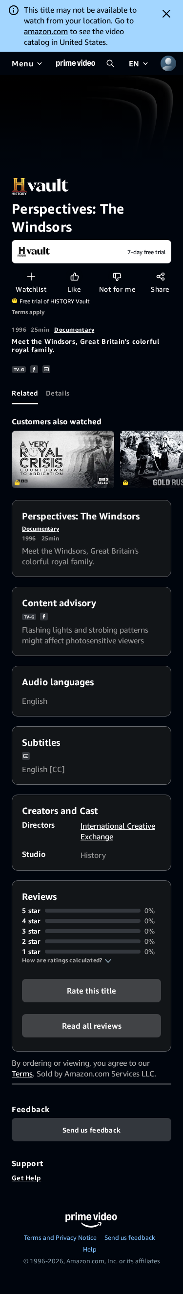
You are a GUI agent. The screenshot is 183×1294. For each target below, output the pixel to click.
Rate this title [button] (91, 990)
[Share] (160, 276)
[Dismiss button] (166, 13)
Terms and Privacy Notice (60, 1237)
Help (90, 1249)
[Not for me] (116, 276)
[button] (67, 960)
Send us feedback (129, 1237)
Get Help (26, 1178)
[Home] (75, 63)
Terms (22, 1073)
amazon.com (46, 31)
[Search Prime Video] (110, 63)
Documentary (74, 329)
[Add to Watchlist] (31, 276)
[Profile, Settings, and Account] (168, 63)
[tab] (25, 392)
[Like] (74, 276)
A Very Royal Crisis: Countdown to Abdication (63, 459)
